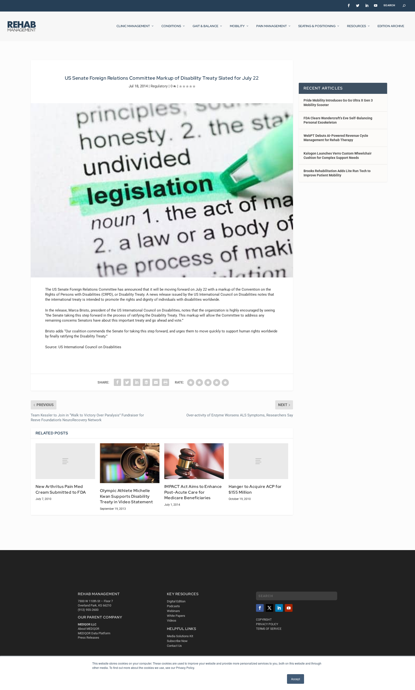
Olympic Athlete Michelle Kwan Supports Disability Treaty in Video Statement (126, 496)
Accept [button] (295, 679)
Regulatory (159, 86)
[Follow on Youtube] (289, 608)
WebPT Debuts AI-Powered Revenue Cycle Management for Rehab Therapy (336, 138)
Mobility (237, 26)
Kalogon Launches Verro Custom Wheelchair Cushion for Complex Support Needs (338, 155)
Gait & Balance (205, 26)
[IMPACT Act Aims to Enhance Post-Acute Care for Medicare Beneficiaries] (194, 461)
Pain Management (271, 26)
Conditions (171, 26)
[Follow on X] (269, 608)
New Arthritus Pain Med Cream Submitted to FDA (61, 489)
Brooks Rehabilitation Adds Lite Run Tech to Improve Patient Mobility (337, 173)
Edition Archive (391, 26)
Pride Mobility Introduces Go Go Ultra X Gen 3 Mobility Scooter (338, 102)
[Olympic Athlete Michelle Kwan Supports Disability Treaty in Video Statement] (129, 463)
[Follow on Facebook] (260, 608)
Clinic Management (133, 26)
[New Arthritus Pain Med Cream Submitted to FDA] (65, 461)
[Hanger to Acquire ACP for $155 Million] (258, 461)
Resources (356, 26)
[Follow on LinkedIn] (279, 608)
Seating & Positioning (317, 26)
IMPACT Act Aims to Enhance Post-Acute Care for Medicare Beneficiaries (193, 492)
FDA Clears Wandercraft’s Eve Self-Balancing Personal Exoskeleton (338, 120)
